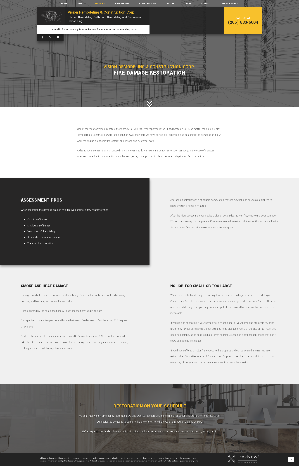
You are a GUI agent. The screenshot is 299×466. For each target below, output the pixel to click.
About (81, 3)
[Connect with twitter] (50, 37)
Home (64, 3)
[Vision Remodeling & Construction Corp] (51, 16)
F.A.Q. (188, 3)
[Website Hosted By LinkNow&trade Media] (243, 459)
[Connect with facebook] (43, 37)
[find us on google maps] (58, 37)
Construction (147, 3)
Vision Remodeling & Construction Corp (101, 12)
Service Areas (230, 3)
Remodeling (122, 3)
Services (100, 3)
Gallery (171, 3)
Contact (206, 3)
